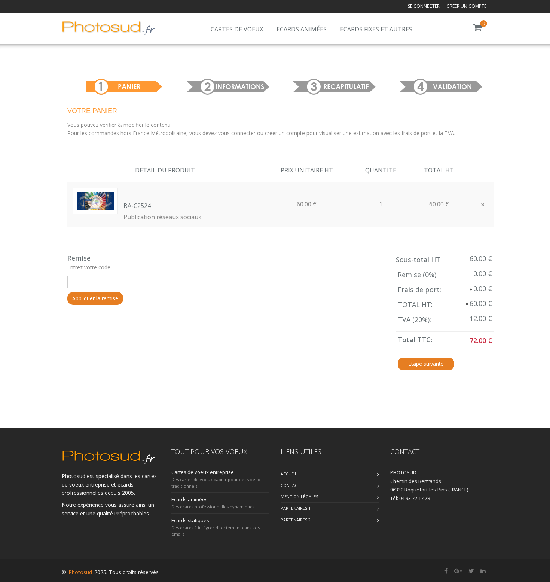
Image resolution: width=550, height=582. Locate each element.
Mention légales (299, 496)
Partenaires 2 (296, 520)
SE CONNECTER (424, 6)
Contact (290, 485)
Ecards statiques (190, 520)
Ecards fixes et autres (376, 29)
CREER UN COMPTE (466, 6)
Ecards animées (301, 29)
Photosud (80, 572)
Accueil (289, 474)
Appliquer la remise (95, 298)
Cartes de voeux (237, 29)
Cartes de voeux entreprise (202, 472)
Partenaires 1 (296, 508)
